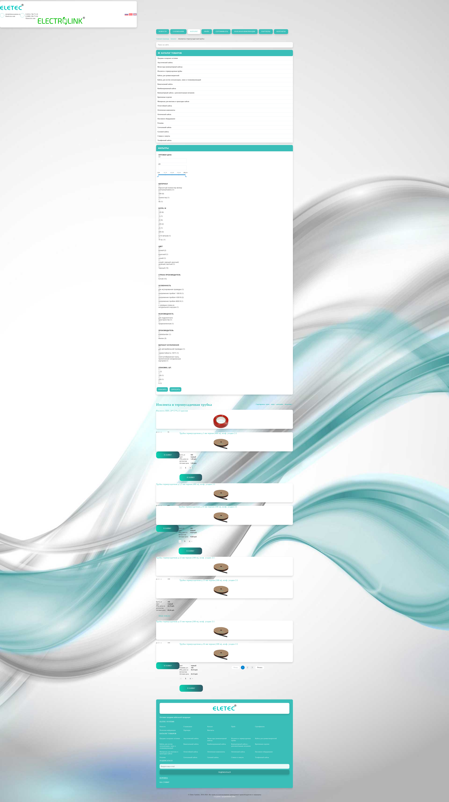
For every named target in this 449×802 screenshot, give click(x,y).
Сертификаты (222, 31)
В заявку (168, 455)
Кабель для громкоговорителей (168, 75)
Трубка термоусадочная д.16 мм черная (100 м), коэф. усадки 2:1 (208, 644)
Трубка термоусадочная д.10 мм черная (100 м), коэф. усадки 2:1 (208, 507)
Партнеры (265, 31)
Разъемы (160, 123)
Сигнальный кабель (164, 127)
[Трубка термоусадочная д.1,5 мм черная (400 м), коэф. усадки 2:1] (224, 494)
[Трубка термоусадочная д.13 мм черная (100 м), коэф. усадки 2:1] (224, 591)
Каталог (194, 31)
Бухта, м (162, 208)
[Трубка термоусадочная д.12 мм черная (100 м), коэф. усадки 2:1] (224, 568)
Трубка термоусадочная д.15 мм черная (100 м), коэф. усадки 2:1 (185, 621)
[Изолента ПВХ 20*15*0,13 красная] (224, 421)
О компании (178, 31)
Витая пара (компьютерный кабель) (170, 67)
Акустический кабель (165, 62)
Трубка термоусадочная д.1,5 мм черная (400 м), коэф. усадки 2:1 (185, 484)
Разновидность (166, 314)
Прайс (206, 31)
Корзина (164, 778)
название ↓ (289, 404)
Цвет (160, 246)
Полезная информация (244, 31)
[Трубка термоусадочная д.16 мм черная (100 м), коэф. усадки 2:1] (224, 654)
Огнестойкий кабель (165, 106)
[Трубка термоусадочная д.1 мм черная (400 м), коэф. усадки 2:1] (224, 444)
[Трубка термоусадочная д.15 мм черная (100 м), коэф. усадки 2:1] (224, 632)
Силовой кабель (163, 132)
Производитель (166, 330)
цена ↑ (268, 404)
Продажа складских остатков (168, 58)
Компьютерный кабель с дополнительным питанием (176, 93)
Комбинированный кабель (167, 88)
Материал (163, 184)
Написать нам (30, 18)
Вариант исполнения (168, 345)
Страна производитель (169, 275)
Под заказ (164, 616)
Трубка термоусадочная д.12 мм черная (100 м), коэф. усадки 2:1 (185, 558)
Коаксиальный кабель (165, 84)
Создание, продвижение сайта (224, 796)
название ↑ (280, 404)
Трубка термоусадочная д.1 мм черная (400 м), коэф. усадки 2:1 (208, 433)
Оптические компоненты (166, 110)
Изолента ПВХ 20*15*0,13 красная (172, 411)
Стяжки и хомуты (164, 136)
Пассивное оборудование (166, 119)
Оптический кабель (164, 114)
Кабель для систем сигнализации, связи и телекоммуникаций (179, 80)
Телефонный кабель (164, 140)
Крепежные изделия (165, 97)
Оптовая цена (165, 155)
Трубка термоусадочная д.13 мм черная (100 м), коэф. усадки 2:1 (208, 580)
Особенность (164, 286)
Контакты (281, 31)
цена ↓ (273, 404)
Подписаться (224, 772)
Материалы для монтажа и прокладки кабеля (173, 101)
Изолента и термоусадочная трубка (170, 71)
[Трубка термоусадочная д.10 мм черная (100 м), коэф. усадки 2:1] (224, 517)
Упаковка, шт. (164, 368)
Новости (163, 31)
